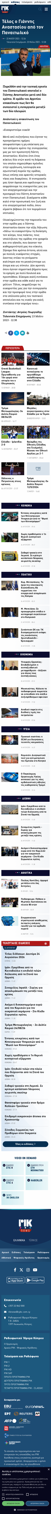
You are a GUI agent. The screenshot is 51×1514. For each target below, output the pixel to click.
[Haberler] (37, 1182)
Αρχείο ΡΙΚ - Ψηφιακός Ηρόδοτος (20, 1348)
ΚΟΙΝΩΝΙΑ (26, 505)
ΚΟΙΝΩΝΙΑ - (9, 1049)
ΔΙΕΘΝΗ (26, 798)
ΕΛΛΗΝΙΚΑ (19, 1240)
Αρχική (5, 1253)
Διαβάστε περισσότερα (10, 1490)
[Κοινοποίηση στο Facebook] (10, 333)
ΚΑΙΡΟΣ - (8, 1032)
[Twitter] (21, 1270)
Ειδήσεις (16, 1253)
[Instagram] (28, 1270)
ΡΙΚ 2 (7, 1366)
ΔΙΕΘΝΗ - (8, 981)
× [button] (49, 1469)
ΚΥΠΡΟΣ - (8, 961)
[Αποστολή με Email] (22, 333)
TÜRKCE (33, 1240)
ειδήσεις (15, 2)
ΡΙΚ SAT (8, 1373)
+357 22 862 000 (16, 1306)
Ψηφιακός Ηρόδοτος (24, 1258)
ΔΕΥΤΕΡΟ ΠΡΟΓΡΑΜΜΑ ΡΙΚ (18, 1381)
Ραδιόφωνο (43, 1253)
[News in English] (12, 1198)
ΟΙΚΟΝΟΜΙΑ (26, 654)
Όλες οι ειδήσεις (25, 1144)
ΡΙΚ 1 (7, 1362)
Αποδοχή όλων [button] (13, 1503)
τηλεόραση (27, 2)
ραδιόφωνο (40, 2)
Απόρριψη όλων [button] (37, 1503)
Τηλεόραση (29, 1253)
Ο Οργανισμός (11, 1344)
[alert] (25, 1490)
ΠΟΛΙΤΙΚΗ (26, 574)
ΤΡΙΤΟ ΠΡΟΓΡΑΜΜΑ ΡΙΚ (16, 1385)
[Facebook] (15, 1270)
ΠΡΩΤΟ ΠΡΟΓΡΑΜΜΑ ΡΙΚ (17, 1377)
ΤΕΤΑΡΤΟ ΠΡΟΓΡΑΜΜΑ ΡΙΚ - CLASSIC (23, 1388)
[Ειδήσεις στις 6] (12, 1182)
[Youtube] (35, 1270)
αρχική (5, 2)
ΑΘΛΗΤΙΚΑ (44, 46)
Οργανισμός (43, 1258)
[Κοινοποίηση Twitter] (16, 333)
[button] (3, 1494)
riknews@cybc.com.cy (19, 1312)
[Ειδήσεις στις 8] (12, 1168)
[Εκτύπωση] (27, 332)
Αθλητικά (6, 1258)
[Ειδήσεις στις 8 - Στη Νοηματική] (37, 1168)
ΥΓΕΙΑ (26, 729)
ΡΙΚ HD (7, 1370)
